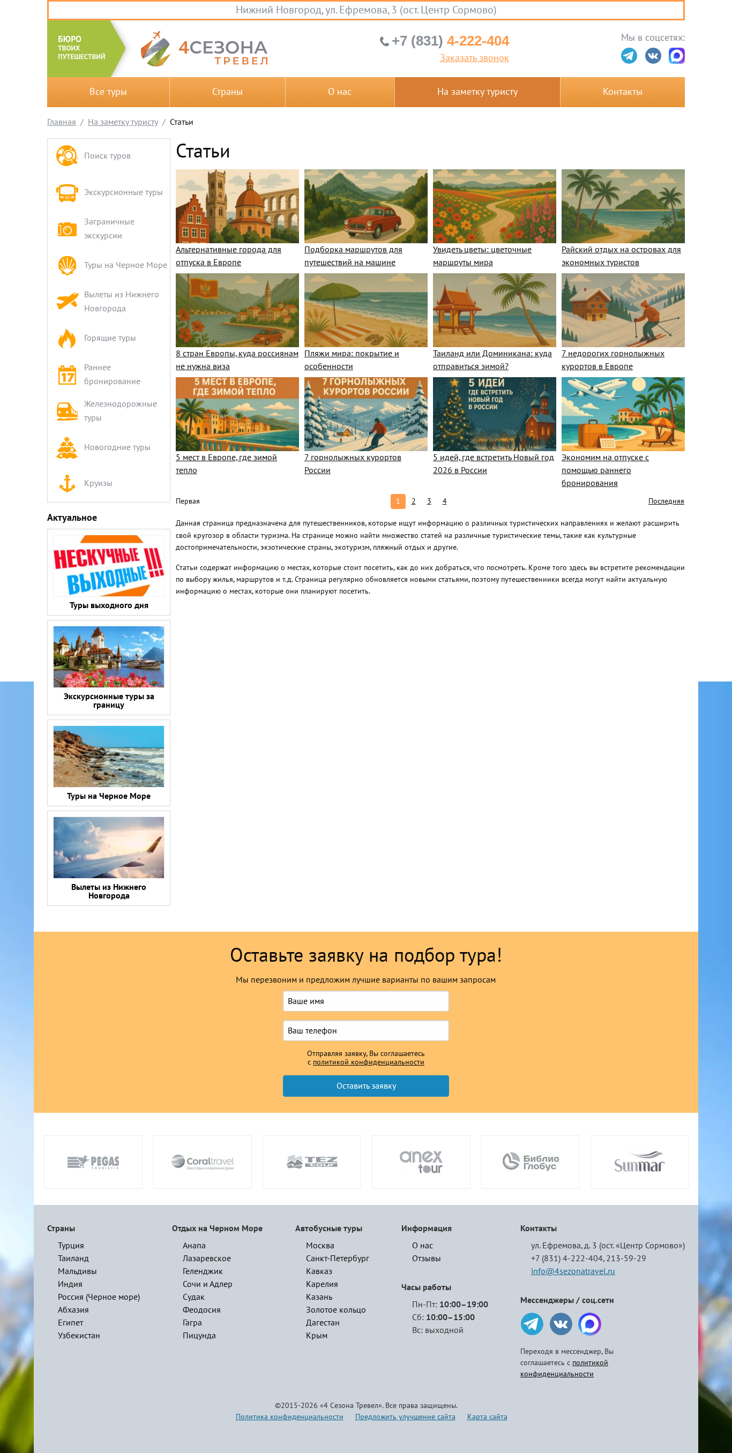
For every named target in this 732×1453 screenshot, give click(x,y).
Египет (70, 1323)
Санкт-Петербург (337, 1258)
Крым (316, 1335)
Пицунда (199, 1335)
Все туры (108, 92)
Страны (227, 92)
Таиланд (73, 1258)
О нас (340, 92)
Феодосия (202, 1310)
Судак (194, 1297)
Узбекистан (79, 1335)
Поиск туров (107, 156)
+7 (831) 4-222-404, (567, 1258)
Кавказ (319, 1271)
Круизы (98, 483)
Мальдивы (77, 1271)
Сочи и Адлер (208, 1284)
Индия (70, 1284)
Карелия (322, 1284)
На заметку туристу (477, 92)
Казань (319, 1297)
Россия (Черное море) (99, 1297)
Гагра (192, 1323)
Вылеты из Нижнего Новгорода (121, 301)
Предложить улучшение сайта (405, 1416)
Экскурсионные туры (123, 192)
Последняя (666, 501)
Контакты (623, 92)
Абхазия (73, 1310)
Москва (320, 1245)
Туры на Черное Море (125, 265)
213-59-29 (626, 1258)
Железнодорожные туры (120, 411)
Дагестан (323, 1323)
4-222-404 (450, 41)
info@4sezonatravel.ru (573, 1271)
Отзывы (426, 1258)
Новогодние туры (117, 447)
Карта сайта (487, 1416)
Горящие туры (110, 338)
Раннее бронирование (112, 374)
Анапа (194, 1245)
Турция (71, 1245)
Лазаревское (207, 1258)
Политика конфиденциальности (289, 1416)
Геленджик (203, 1271)
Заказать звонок (474, 58)
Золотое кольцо (336, 1310)
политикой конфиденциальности (368, 1062)
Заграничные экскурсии (109, 229)
